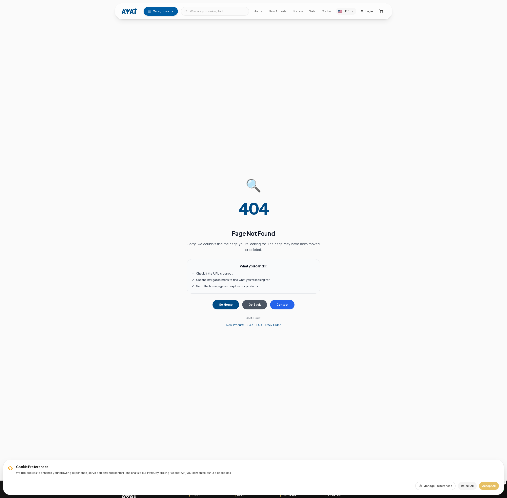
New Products (235, 325)
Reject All (467, 486)
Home (258, 11)
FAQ (259, 325)
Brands (298, 11)
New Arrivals (277, 11)
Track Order (272, 325)
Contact (327, 11)
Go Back (255, 304)
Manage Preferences (437, 486)
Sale (312, 11)
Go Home (226, 304)
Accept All (489, 486)
